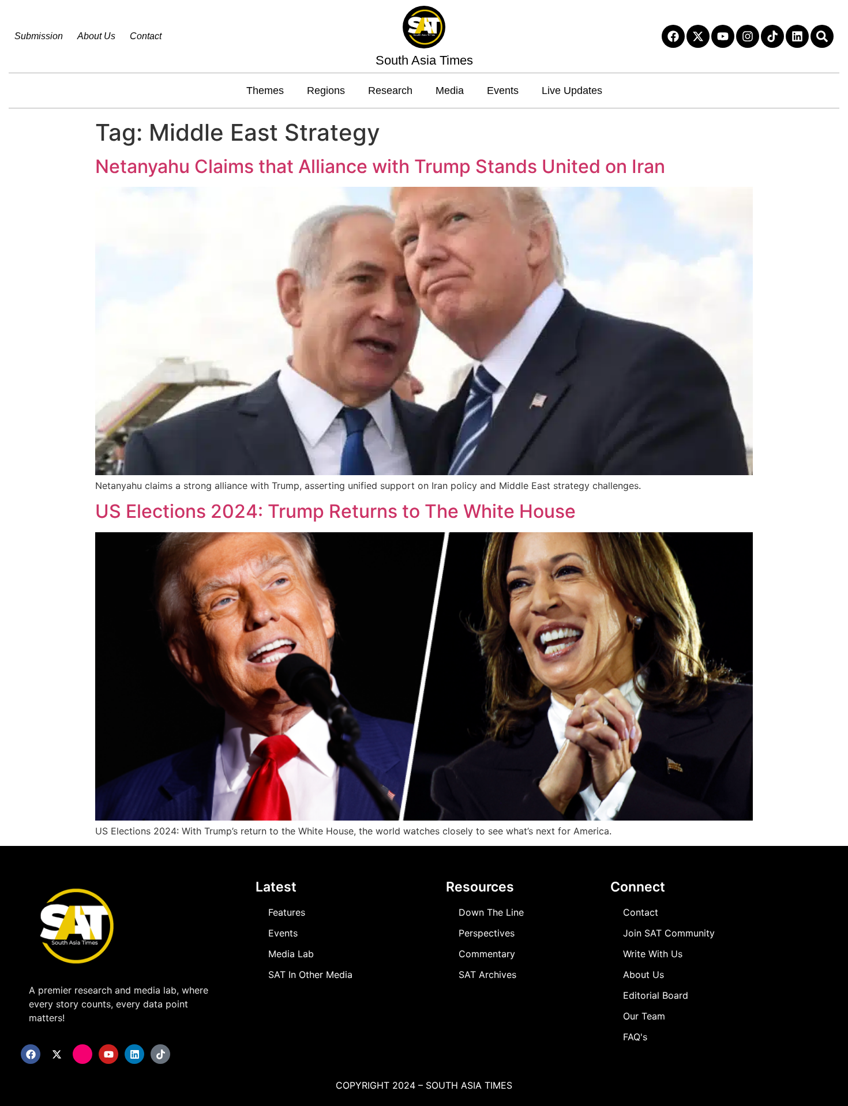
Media (450, 90)
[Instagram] (747, 36)
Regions (326, 90)
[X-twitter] (698, 36)
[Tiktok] (772, 36)
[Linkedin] (797, 36)
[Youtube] (722, 36)
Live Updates (572, 90)
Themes (265, 90)
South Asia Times (424, 60)
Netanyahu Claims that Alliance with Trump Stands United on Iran (380, 166)
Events (503, 90)
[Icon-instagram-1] (82, 1054)
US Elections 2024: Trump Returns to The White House (335, 511)
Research (390, 90)
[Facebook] (673, 36)
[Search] (822, 36)
